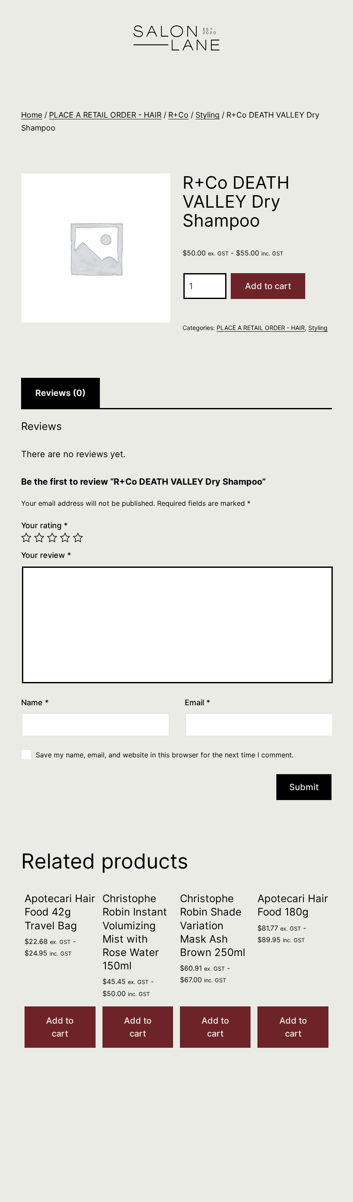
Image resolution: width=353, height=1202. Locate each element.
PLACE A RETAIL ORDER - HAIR (105, 114)
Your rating (44, 525)
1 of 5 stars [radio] (26, 537)
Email (197, 702)
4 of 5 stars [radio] (65, 537)
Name (35, 702)
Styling (207, 114)
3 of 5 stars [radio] (52, 537)
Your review (46, 555)
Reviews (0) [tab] (60, 393)
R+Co (178, 114)
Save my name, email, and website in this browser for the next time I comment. (165, 754)
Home (31, 114)
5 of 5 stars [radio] (78, 537)
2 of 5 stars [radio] (39, 537)
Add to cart (268, 286)
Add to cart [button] (60, 1027)
